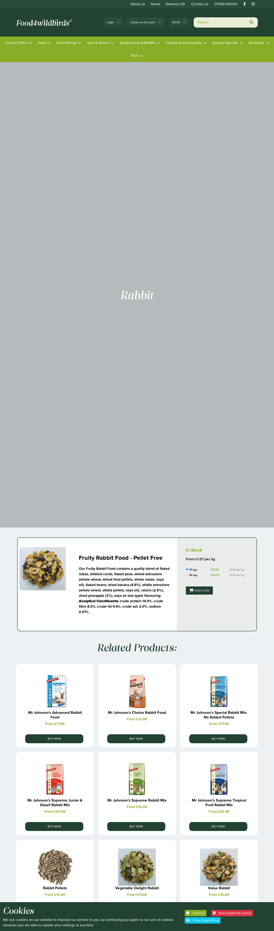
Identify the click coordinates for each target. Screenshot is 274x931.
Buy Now (54, 739)
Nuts (134, 55)
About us (138, 4)
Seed (42, 42)
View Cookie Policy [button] (206, 920)
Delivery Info (175, 4)
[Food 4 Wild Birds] (44, 22)
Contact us (199, 4)
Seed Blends (67, 42)
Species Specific (225, 42)
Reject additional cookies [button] (234, 913)
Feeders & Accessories (184, 42)
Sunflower (256, 42)
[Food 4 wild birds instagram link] (253, 4)
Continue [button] (198, 913)
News (155, 4)
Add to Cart (201, 590)
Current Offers (16, 42)
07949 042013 (225, 4)
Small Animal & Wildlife (137, 42)
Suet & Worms (98, 42)
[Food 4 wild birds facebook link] (244, 4)
